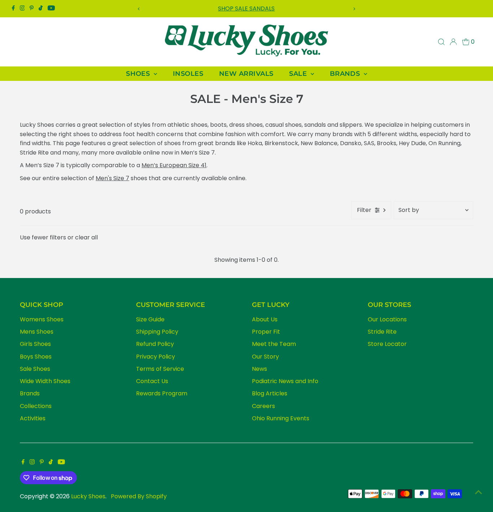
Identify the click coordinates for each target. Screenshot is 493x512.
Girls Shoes (35, 344)
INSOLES (188, 74)
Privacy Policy (155, 356)
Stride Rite (382, 331)
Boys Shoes (36, 356)
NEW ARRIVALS (246, 74)
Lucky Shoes (88, 496)
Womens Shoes (42, 319)
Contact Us (152, 381)
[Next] (354, 9)
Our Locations (387, 319)
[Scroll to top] (478, 492)
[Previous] (139, 9)
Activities (32, 418)
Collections (36, 406)
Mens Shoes (36, 331)
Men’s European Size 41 (173, 165)
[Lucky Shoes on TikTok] (40, 8)
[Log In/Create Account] (453, 42)
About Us (265, 319)
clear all (86, 237)
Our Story (265, 356)
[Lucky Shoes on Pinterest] (31, 8)
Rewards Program (161, 393)
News (259, 369)
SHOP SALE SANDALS (246, 8)
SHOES (139, 74)
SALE (299, 74)
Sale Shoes (35, 369)
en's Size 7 (115, 178)
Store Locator (387, 344)
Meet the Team (274, 344)
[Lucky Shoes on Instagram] (22, 8)
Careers (263, 406)
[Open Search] (441, 42)
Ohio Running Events (280, 418)
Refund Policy (155, 344)
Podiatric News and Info (285, 381)
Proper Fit (266, 331)
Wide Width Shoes (45, 381)
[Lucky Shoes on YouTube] (51, 8)
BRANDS (346, 74)
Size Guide (150, 319)
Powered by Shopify (139, 496)
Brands (30, 393)
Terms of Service (160, 369)
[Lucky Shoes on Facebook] (13, 8)
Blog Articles (269, 393)
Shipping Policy (157, 331)
